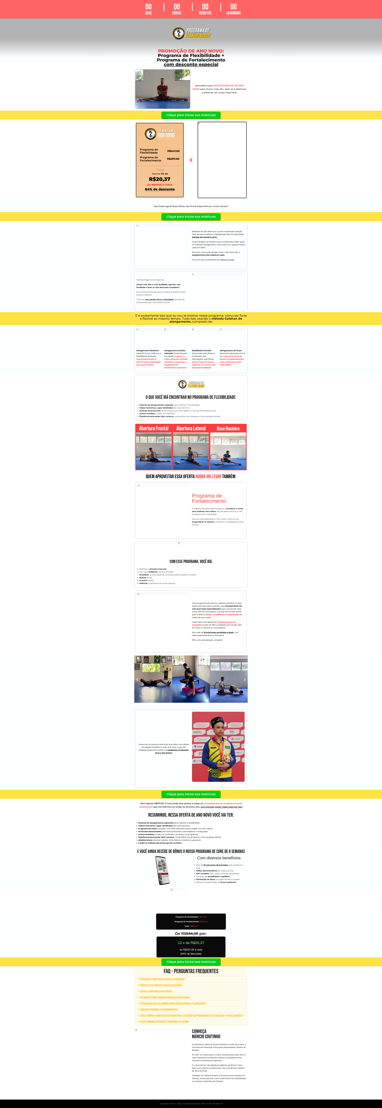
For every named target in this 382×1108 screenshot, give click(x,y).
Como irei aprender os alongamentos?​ (159, 1010)
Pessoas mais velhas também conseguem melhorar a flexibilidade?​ (173, 1003)
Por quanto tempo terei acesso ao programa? (162, 979)
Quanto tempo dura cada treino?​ (156, 991)
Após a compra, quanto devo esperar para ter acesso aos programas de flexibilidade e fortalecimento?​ (191, 1016)
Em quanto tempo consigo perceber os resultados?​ (165, 997)
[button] (137, 447)
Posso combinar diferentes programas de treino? (164, 1022)
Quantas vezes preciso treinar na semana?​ (161, 985)
